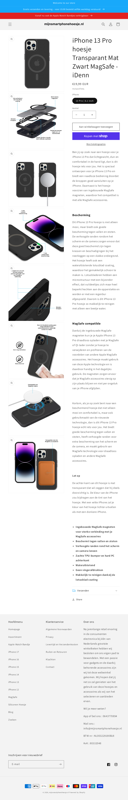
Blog (10, 712)
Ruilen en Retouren (56, 651)
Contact (50, 666)
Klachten (51, 659)
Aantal (75, 108)
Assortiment (15, 636)
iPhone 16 (13, 659)
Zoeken (12, 719)
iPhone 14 (13, 674)
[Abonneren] (60, 764)
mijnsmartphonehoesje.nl (59, 792)
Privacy (49, 636)
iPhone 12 (13, 689)
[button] (10, 24)
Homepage (14, 629)
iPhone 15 (13, 666)
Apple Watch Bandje (19, 644)
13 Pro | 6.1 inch (85, 100)
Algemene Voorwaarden (59, 629)
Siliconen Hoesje (17, 704)
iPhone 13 (13, 682)
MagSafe (12, 697)
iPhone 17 (13, 651)
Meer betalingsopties (96, 144)
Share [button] (79, 599)
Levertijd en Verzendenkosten (62, 644)
